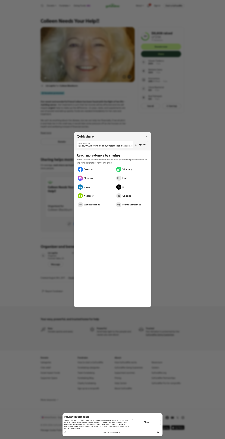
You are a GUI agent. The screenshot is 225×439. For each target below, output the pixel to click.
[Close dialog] (146, 136)
